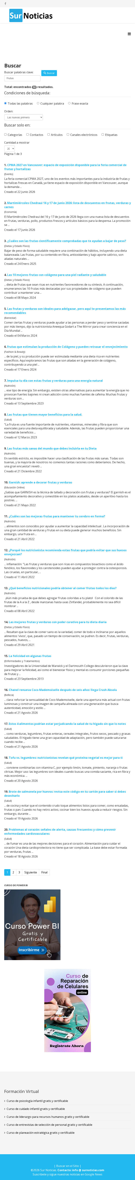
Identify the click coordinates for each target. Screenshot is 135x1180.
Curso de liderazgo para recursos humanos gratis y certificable (48, 1117)
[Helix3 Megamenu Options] (129, 34)
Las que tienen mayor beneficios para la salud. (44, 414)
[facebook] (5, 3)
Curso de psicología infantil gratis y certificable (37, 1101)
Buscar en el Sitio (67, 1166)
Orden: (8, 111)
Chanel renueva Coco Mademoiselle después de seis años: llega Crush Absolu (63, 690)
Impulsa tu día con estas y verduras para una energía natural (55, 381)
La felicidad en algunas (30, 656)
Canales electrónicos (83, 135)
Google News (93, 1174)
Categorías (15, 135)
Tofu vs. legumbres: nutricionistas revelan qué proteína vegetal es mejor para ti (66, 758)
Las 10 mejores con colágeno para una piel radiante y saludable (56, 275)
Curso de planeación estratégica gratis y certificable (41, 1133)
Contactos (36, 135)
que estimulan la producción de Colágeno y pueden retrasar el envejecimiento (67, 347)
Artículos (57, 135)
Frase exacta (80, 103)
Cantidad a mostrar (17, 142)
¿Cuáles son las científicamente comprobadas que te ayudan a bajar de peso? (66, 241)
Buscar (50, 73)
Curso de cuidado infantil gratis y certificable (36, 1109)
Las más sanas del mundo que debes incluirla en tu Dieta (52, 448)
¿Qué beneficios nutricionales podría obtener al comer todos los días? (63, 588)
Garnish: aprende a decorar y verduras (40, 482)
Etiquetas (111, 135)
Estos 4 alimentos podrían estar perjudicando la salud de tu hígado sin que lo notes (67, 724)
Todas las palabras (20, 103)
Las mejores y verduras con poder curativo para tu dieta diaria (58, 622)
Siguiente (30, 872)
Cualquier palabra (52, 103)
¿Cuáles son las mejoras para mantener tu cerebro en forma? (57, 516)
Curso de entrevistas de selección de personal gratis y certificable (49, 1125)
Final (44, 872)
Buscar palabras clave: (18, 72)
